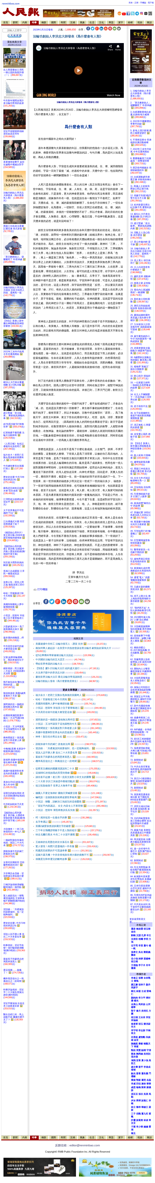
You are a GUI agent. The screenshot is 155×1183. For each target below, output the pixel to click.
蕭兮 (146, 945)
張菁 (141, 978)
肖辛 (148, 965)
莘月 (133, 1033)
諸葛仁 (144, 1100)
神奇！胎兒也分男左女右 (61, 736)
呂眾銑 (134, 1037)
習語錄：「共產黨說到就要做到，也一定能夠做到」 (76, 748)
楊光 (136, 1000)
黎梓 (138, 1107)
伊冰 (133, 1100)
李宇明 (134, 1030)
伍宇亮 (134, 945)
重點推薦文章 (14, 42)
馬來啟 (142, 1004)
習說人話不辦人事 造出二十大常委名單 (69, 752)
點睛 (143, 1050)
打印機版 (42, 589)
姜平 (141, 1067)
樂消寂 (147, 1024)
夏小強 (144, 1060)
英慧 (138, 1050)
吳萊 (146, 1094)
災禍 (72, 22)
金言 (136, 1040)
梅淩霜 (139, 929)
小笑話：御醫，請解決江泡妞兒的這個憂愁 (71, 801)
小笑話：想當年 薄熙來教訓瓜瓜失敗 (68, 810)
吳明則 (147, 1054)
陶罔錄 (139, 1054)
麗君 (133, 929)
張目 (141, 1094)
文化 (101, 22)
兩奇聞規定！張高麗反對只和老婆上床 (69, 728)
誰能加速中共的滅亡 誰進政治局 (66, 744)
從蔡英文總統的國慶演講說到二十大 (68, 768)
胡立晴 (134, 961)
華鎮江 (144, 1107)
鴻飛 (133, 1060)
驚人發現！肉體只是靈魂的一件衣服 (67, 846)
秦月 (138, 1011)
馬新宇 (134, 987)
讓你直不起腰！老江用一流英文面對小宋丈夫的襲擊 (76, 777)
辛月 (133, 1027)
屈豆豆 (134, 1094)
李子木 (142, 965)
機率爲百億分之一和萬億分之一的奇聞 (69, 761)
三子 (133, 1113)
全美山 (134, 1004)
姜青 (138, 1073)
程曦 (141, 939)
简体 (131, 3)
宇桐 (148, 1030)
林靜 (141, 958)
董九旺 (144, 1113)
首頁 (5, 22)
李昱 (141, 945)
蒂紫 (136, 1046)
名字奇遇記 (54, 822)
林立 (133, 1107)
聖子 (133, 1011)
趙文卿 (134, 1067)
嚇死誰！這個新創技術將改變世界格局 (69, 797)
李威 (133, 1083)
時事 (34, 22)
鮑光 (133, 1073)
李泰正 (134, 978)
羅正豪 (134, 984)
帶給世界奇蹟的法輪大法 (59, 663)
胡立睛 (134, 1017)
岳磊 (149, 1080)
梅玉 (133, 1133)
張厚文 (134, 952)
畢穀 (141, 1043)
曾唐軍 (134, 1024)
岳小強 (134, 958)
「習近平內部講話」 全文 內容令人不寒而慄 (72, 806)
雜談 (149, 22)
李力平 (142, 998)
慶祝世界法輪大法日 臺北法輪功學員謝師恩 (69, 677)
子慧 (133, 1127)
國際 (53, 22)
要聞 (15, 22)
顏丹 (148, 984)
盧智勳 (142, 1037)
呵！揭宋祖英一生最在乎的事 (64, 817)
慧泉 (133, 1054)
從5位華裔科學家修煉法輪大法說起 (65, 655)
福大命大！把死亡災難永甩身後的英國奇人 (72, 695)
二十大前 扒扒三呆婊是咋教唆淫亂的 (68, 781)
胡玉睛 (147, 929)
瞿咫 (143, 1080)
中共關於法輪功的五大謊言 (60, 659)
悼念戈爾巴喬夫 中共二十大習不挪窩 (67, 834)
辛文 (149, 935)
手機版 (143, 3)
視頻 (139, 22)
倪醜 (138, 1113)
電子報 (151, 3)
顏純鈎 (134, 998)
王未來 (142, 1017)
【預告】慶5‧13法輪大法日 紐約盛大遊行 (68, 668)
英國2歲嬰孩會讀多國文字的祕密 (66, 826)
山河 (148, 1004)
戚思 (133, 1087)
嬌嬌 (146, 1127)
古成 (143, 991)
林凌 (146, 1120)
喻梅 (138, 1087)
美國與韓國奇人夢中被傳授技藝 (66, 703)
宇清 (149, 1050)
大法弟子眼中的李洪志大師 (61, 672)
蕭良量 (144, 1073)
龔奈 (133, 955)
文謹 (138, 935)
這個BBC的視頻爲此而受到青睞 (67, 773)
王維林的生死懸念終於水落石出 (64, 842)
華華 (149, 1083)
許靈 (133, 1120)
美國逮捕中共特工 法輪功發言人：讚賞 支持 (71, 644)
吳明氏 (144, 1011)
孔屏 (143, 935)
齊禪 (138, 1100)
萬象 (82, 22)
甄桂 (133, 1050)
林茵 (138, 991)
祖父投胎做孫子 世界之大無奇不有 (66, 785)
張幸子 (142, 984)
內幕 (24, 22)
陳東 (143, 1087)
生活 (91, 22)
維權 (130, 22)
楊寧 (133, 1007)
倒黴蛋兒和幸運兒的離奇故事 (64, 859)
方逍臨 (134, 965)
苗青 (138, 1060)
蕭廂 (133, 968)
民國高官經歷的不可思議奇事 (64, 850)
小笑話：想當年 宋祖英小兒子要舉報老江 (71, 708)
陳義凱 (134, 1043)
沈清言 (134, 939)
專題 (111, 22)
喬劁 (133, 1080)
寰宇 (120, 22)
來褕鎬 (134, 1020)
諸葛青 (139, 1120)
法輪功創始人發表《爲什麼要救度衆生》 (67, 681)
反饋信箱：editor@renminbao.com (77, 1145)
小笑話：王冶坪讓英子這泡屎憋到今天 (69, 724)
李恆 (148, 1017)
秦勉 (136, 981)
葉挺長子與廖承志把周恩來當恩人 (67, 757)
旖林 (143, 1083)
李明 (146, 939)
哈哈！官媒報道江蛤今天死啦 (64, 699)
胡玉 (141, 1024)
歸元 (133, 991)
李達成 (147, 1067)
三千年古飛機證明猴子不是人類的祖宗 (69, 830)
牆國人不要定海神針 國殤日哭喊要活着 (69, 793)
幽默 (43, 22)
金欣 (133, 931)
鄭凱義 (147, 952)
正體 (136, 3)
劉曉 (133, 935)
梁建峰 (147, 958)
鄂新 (138, 1080)
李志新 (142, 1030)
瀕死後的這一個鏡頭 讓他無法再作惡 (68, 719)
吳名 (141, 952)
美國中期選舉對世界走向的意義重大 (67, 732)
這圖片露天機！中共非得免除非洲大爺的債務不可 (75, 855)
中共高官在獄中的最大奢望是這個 (67, 712)
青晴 (133, 1070)
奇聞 (63, 22)
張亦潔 (134, 1057)
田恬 (138, 1083)
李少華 (139, 1127)
